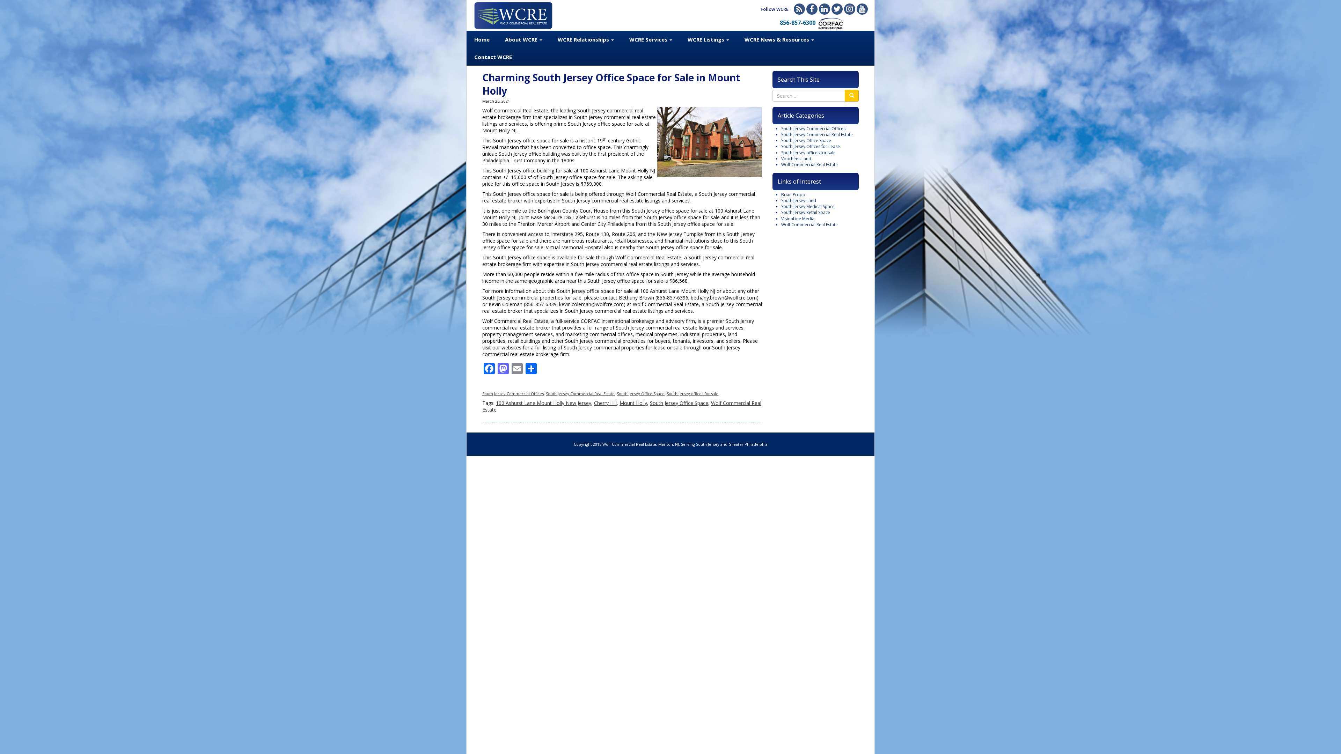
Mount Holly (633, 403)
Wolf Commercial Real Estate (809, 165)
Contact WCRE (493, 56)
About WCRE (522, 39)
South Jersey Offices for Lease (810, 146)
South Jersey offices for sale (692, 393)
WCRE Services (649, 39)
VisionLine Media (797, 219)
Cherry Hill (605, 403)
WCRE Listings (707, 39)
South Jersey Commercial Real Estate (580, 393)
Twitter (837, 9)
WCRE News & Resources (778, 39)
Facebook (812, 9)
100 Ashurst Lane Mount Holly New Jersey (543, 403)
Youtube (862, 9)
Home (482, 39)
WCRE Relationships (584, 39)
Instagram (849, 9)
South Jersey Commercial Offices (513, 393)
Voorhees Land (796, 159)
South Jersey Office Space (641, 393)
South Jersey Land (798, 201)
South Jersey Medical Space (808, 206)
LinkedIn (824, 9)
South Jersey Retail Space (805, 212)
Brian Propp (793, 195)
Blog (799, 9)
